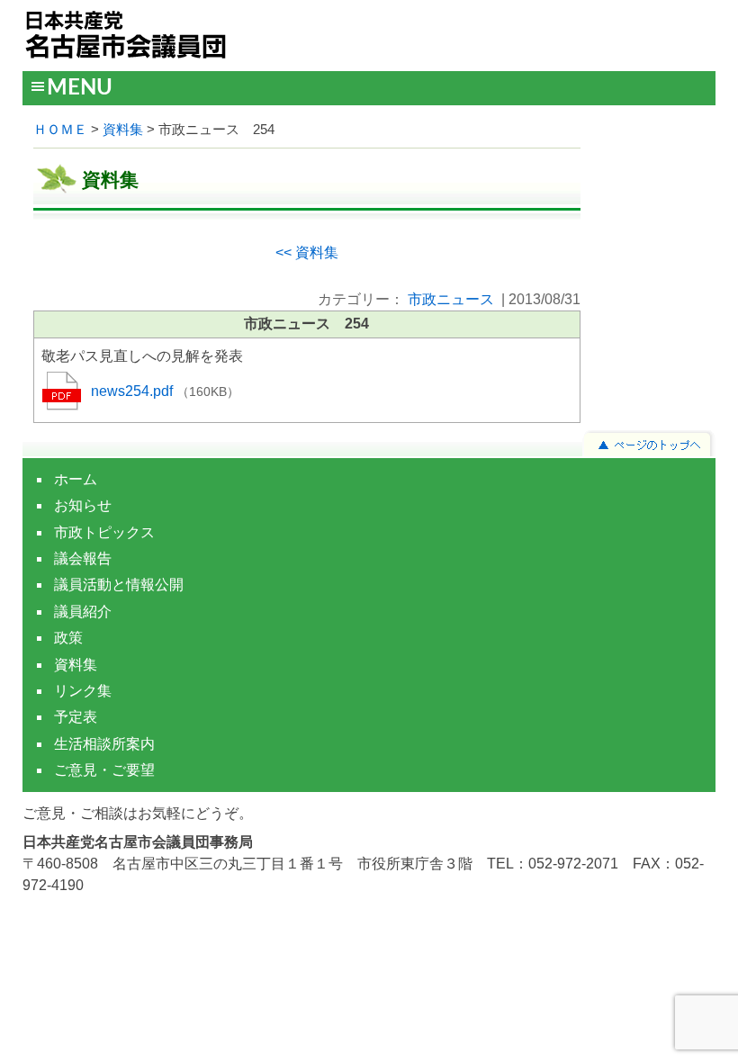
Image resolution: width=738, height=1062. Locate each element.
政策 (68, 637)
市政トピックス (104, 532)
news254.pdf (133, 391)
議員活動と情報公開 (119, 584)
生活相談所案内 (104, 744)
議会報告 (83, 558)
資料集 (123, 129)
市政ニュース (451, 299)
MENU (79, 88)
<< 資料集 (306, 252)
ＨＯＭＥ (60, 129)
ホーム (75, 479)
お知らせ (83, 505)
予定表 (75, 716)
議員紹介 (83, 611)
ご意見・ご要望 (104, 770)
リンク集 (83, 690)
